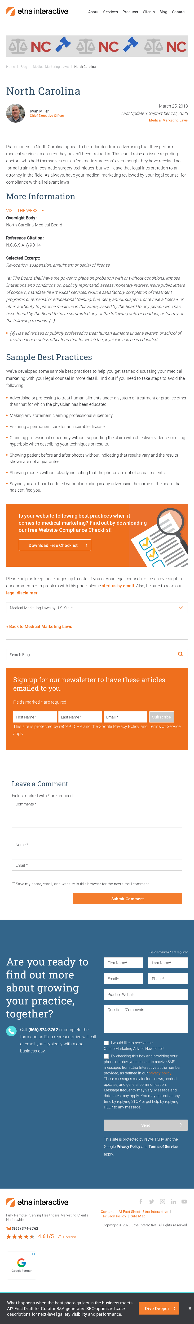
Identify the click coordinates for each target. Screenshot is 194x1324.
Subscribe (161, 717)
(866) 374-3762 (25, 1228)
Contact (178, 11)
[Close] (190, 1308)
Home (10, 66)
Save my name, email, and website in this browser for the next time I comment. (83, 883)
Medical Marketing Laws (51, 66)
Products (130, 11)
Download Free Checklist (53, 545)
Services (110, 11)
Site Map (138, 1216)
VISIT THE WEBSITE (25, 210)
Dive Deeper (157, 1308)
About (93, 11)
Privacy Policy (128, 1146)
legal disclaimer (21, 593)
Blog (163, 11)
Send (145, 1125)
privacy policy (160, 1072)
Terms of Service (163, 1146)
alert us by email (118, 585)
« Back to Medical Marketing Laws (39, 626)
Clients (149, 11)
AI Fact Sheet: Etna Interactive (143, 1211)
